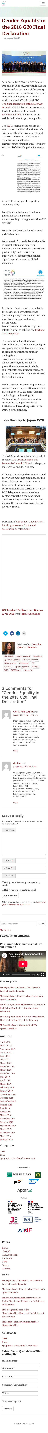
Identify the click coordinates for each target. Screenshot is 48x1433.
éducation (37, 656)
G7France (8, 666)
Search (41, 923)
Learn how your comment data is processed (23, 903)
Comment (9, 830)
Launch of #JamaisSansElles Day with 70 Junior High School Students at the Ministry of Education (22, 1008)
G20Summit (24, 663)
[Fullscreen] (42, 974)
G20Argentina (10, 663)
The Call (6, 1251)
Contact (6, 1268)
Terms (5, 1265)
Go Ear (17, 763)
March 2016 (5, 1136)
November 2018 (7, 1094)
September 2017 (8, 1125)
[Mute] (38, 974)
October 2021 (6, 1052)
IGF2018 (35, 666)
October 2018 (6, 1097)
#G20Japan (8, 656)
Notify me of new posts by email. (20, 890)
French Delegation (30, 659)
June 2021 (5, 1055)
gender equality (22, 666)
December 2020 (7, 1066)
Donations (7, 1258)
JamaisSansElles (30, 613)
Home (5, 1247)
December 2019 (7, 1073)
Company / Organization (14, 1384)
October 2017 (6, 1122)
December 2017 (7, 1118)
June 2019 (5, 1076)
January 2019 (6, 1090)
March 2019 (5, 1083)
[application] (23, 964)
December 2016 (7, 1132)
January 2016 (6, 1139)
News (2, 1151)
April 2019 (5, 1080)
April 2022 (5, 1042)
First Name (8, 1368)
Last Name (8, 1376)
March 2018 (5, 1115)
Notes (5, 1393)
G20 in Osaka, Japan (22, 459)
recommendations (12, 114)
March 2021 (5, 1062)
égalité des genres (12, 659)
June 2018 (5, 1108)
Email (8, 868)
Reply (15, 750)
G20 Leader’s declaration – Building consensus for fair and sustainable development (23, 525)
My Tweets (5, 929)
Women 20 (28, 670)
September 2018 (8, 1101)
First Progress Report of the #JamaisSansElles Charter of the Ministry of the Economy (23, 1313)
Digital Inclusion (23, 656)
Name (9, 860)
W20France (16, 670)
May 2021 (4, 1059)
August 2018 (6, 1104)
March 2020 (5, 1069)
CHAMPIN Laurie (23, 711)
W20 (9, 125)
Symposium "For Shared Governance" (18, 1158)
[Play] (3, 974)
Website (9, 875)
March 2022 (5, 1045)
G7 (33, 663)
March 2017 (5, 1129)
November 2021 (7, 1048)
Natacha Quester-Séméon (29, 645)
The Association (9, 1254)
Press (2, 1154)
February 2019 (7, 1087)
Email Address (10, 1360)
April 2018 (5, 1111)
